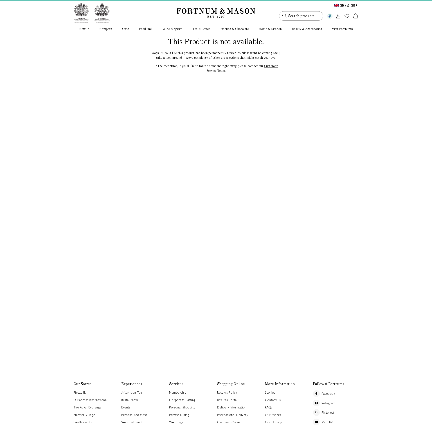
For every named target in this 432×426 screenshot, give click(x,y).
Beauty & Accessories (307, 29)
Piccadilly (80, 392)
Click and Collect (229, 422)
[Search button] (284, 16)
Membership (177, 392)
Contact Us (273, 400)
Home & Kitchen (270, 29)
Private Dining (179, 415)
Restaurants (129, 400)
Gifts (125, 29)
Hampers (105, 29)
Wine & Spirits (172, 29)
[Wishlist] (346, 16)
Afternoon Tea (131, 392)
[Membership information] (330, 15)
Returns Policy (227, 392)
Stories (270, 392)
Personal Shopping (182, 407)
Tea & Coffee (201, 29)
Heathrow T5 (83, 422)
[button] (346, 4)
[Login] (338, 15)
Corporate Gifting (182, 400)
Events (125, 407)
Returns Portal (227, 400)
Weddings (176, 422)
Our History (273, 422)
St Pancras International (91, 400)
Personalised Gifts (134, 415)
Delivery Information (231, 407)
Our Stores (273, 415)
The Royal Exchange (87, 407)
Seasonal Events (132, 422)
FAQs (268, 407)
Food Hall (146, 29)
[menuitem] (84, 29)
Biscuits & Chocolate (234, 29)
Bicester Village (84, 415)
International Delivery (232, 415)
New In (84, 29)
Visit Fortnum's (342, 29)
